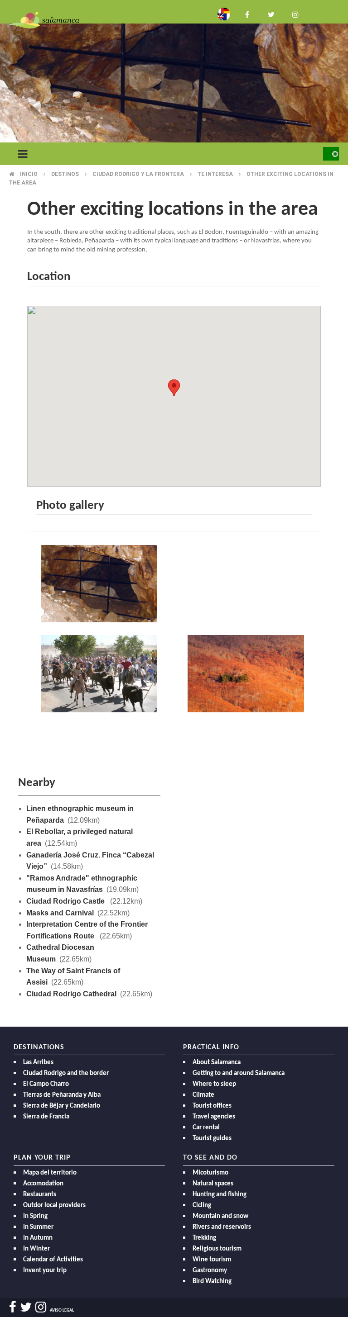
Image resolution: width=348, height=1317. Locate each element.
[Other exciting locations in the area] (100, 585)
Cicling (202, 1205)
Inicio (29, 174)
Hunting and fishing (219, 1194)
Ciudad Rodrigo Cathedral (71, 994)
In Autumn (38, 1238)
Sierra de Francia (46, 1116)
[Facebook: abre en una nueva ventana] (247, 14)
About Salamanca (217, 1062)
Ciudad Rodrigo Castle (66, 901)
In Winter (36, 1249)
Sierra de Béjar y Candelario (61, 1106)
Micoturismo (210, 1173)
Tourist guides (212, 1138)
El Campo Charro (46, 1084)
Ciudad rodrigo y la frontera (138, 174)
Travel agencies (214, 1116)
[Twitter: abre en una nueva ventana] (271, 14)
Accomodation (43, 1183)
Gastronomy (210, 1270)
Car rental (206, 1127)
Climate (203, 1095)
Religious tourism (217, 1249)
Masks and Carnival (60, 913)
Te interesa (215, 174)
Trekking (204, 1238)
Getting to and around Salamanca (239, 1073)
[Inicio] (44, 20)
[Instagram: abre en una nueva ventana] (294, 14)
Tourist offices (212, 1106)
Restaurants (39, 1194)
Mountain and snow (220, 1216)
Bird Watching (212, 1281)
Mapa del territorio (50, 1173)
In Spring (35, 1216)
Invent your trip (45, 1270)
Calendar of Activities (53, 1259)
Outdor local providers (54, 1205)
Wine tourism (212, 1259)
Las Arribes (38, 1062)
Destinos (65, 174)
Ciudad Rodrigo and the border (66, 1073)
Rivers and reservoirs (222, 1227)
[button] (174, 388)
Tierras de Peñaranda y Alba (62, 1095)
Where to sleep (214, 1084)
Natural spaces (213, 1183)
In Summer (38, 1227)
